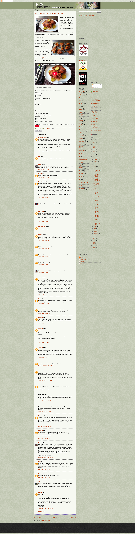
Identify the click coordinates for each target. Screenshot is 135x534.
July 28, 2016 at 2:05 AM (43, 357)
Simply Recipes (94, 123)
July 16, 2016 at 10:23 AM (44, 207)
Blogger (84, 527)
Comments (95, 87)
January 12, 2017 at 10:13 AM (45, 380)
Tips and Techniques (83, 182)
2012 (94, 242)
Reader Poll (81, 162)
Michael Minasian (42, 137)
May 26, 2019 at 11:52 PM (44, 477)
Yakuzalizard (41, 202)
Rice (80, 165)
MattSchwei (41, 211)
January (96, 235)
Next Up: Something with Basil (96, 215)
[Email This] (36, 131)
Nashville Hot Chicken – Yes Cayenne (49, 13)
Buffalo (80, 105)
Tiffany (40, 481)
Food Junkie (41, 181)
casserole (81, 109)
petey (39, 461)
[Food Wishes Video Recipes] (96, 92)
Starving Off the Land (96, 126)
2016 (94, 156)
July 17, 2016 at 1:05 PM (43, 294)
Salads (80, 167)
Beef (80, 97)
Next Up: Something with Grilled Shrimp (96, 175)
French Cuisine (82, 127)
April (95, 229)
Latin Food (81, 144)
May (95, 228)
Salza (39, 298)
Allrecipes (93, 97)
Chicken (80, 112)
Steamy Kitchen (94, 127)
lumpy (39, 253)
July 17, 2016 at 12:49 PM (44, 272)
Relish (80, 164)
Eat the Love (94, 108)
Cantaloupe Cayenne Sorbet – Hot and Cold (96, 222)
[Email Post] (53, 128)
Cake (80, 106)
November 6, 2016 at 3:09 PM (45, 365)
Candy (80, 108)
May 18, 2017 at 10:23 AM (44, 438)
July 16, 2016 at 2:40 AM (43, 159)
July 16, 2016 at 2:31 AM (43, 151)
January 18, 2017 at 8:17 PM (44, 400)
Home (55, 517)
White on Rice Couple (96, 130)
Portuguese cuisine (83, 159)
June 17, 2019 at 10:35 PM (44, 488)
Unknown (40, 277)
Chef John (82, 256)
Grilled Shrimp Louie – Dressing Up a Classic (97, 169)
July (95, 166)
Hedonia (93, 115)
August (95, 164)
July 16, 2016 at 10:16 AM (44, 197)
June (95, 226)
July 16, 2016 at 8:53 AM (43, 177)
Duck (80, 123)
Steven (40, 245)
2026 (94, 139)
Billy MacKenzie (42, 226)
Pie (79, 155)
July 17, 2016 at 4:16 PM (43, 303)
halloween (81, 137)
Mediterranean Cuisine (84, 147)
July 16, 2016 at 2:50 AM (43, 169)
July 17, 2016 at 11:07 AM (44, 264)
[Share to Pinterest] (41, 131)
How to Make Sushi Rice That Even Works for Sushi (96, 186)
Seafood (80, 171)
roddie (39, 164)
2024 (94, 142)
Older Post (73, 517)
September (96, 163)
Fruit (80, 129)
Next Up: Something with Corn (96, 211)
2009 (94, 247)
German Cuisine (82, 130)
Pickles (80, 153)
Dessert (80, 117)
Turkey (80, 185)
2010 (94, 245)
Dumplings (81, 124)
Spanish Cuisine (82, 177)
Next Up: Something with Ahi (96, 199)
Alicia (39, 269)
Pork (80, 158)
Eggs (80, 126)
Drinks (80, 121)
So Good (93, 124)
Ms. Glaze (93, 120)
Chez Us (93, 105)
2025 (94, 141)
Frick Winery (94, 113)
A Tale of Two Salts (96, 219)
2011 (94, 243)
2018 (94, 153)
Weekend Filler (82, 189)
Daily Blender (94, 106)
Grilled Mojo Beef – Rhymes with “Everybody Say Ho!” (97, 180)
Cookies (80, 115)
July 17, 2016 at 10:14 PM (44, 313)
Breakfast (81, 103)
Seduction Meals (94, 121)
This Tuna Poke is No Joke (96, 196)
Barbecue (81, 95)
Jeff (39, 370)
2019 (94, 151)
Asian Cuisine (82, 94)
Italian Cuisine (82, 141)
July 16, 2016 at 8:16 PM (43, 248)
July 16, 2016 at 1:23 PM (43, 229)
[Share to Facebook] (40, 131)
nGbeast (40, 362)
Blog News (81, 98)
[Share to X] (38, 131)
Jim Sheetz (82, 257)
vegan (80, 186)
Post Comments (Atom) (45, 520)
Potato (80, 161)
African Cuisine (82, 91)
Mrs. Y (39, 442)
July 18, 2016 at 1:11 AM (43, 323)
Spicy (80, 179)
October (96, 161)
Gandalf (40, 261)
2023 (94, 144)
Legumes (81, 146)
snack (80, 174)
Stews (80, 180)
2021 (94, 147)
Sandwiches (81, 168)
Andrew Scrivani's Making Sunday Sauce (96, 100)
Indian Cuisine (82, 140)
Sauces (80, 170)
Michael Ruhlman (95, 118)
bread (80, 100)
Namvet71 (40, 492)
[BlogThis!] (37, 131)
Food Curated (94, 109)
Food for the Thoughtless (94, 112)
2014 (94, 238)
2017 (94, 154)
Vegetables (81, 188)
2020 (94, 149)
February (96, 233)
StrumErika (93, 129)
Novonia (40, 234)
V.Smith (40, 173)
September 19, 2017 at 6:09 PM (45, 457)
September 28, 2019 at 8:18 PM (45, 508)
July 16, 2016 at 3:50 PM (43, 240)
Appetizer (81, 92)
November (96, 159)
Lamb (80, 143)
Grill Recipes (81, 135)
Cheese (80, 111)
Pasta (80, 151)
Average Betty (94, 102)
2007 (94, 250)
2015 (94, 237)
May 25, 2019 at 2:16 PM (44, 469)
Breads (80, 101)
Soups (80, 176)
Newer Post (37, 517)
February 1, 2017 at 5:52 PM (44, 426)
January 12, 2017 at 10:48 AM (45, 389)
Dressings (81, 120)
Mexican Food (82, 150)
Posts (94, 84)
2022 (94, 146)
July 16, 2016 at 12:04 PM (44, 221)
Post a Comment (40, 511)
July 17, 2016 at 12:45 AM (44, 256)
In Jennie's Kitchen (95, 116)
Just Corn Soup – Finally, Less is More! (97, 207)
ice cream (81, 138)
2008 (94, 248)
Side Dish (81, 173)
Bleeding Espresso (95, 103)
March (95, 231)
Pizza (80, 156)
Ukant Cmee (83, 259)
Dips (80, 118)
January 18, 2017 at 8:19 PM (44, 411)
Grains (80, 134)
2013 (94, 240)
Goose (80, 132)
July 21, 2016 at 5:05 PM (43, 342)
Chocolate (81, 114)
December (96, 157)
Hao (39, 156)
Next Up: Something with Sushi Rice (96, 191)
